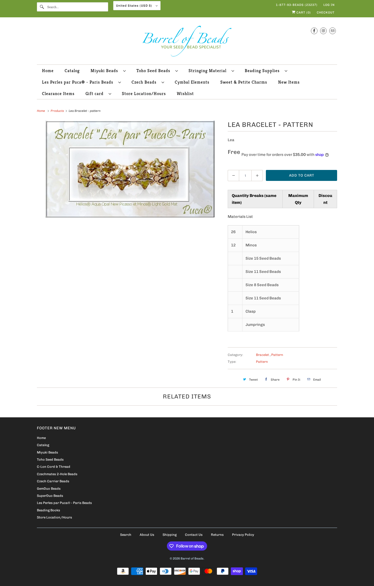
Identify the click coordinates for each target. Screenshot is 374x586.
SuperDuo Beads (50, 496)
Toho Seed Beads (154, 70)
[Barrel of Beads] (187, 42)
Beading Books (48, 510)
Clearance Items (58, 93)
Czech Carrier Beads (53, 481)
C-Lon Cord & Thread (53, 467)
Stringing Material (209, 70)
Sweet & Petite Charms (243, 82)
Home (48, 70)
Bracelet (263, 355)
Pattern (277, 355)
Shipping (170, 535)
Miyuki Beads (106, 70)
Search (125, 535)
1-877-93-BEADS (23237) (297, 5)
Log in (329, 5)
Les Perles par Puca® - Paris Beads (79, 82)
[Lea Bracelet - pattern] (129, 169)
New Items (289, 82)
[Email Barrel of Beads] (332, 30)
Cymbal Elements (192, 82)
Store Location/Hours (144, 93)
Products (58, 111)
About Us (147, 535)
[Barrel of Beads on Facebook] (314, 30)
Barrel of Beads (192, 558)
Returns (217, 535)
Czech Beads (145, 82)
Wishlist (185, 93)
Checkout (326, 12)
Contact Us (194, 535)
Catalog (72, 70)
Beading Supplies (263, 70)
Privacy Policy (243, 535)
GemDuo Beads (49, 488)
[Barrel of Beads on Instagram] (323, 30)
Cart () (303, 12)
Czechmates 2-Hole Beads (57, 474)
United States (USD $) (134, 5)
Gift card (95, 93)
